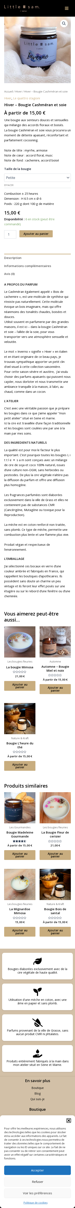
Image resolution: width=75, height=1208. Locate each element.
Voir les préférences (37, 1193)
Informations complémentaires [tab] (27, 266)
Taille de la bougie (17, 169)
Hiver (18, 91)
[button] (69, 1120)
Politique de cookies (36, 1202)
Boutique (37, 1088)
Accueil (8, 91)
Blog (37, 1093)
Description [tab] (12, 258)
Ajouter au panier (36, 234)
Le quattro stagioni (26, 98)
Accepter (37, 1170)
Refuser (37, 1182)
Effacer (9, 185)
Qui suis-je (37, 1099)
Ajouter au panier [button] (20, 685)
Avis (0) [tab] (9, 274)
